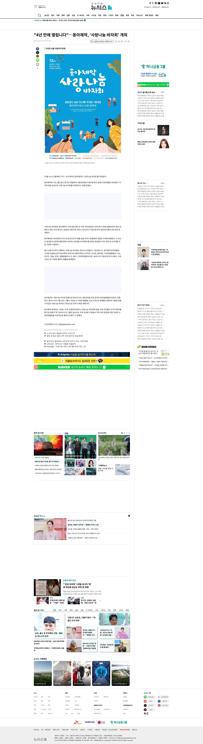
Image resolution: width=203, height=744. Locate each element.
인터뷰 (67, 705)
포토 (132, 15)
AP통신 (125, 697)
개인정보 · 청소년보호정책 (109, 730)
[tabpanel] (114, 448)
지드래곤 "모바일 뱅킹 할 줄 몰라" (106, 646)
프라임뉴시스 (156, 7)
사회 (87, 15)
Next (100, 600)
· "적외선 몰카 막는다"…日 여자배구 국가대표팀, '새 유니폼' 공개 (153, 358)
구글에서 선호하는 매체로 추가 (102, 41)
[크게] (128, 41)
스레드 (150, 710)
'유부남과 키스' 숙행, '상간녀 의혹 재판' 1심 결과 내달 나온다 (106, 632)
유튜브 (150, 701)
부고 (72, 713)
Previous (35, 600)
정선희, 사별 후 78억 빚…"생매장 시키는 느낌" (83, 525)
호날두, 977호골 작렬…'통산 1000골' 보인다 (52, 20)
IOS (124, 713)
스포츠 (110, 15)
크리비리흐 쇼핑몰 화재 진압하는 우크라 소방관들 (49, 473)
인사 (66, 713)
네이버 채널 (151, 697)
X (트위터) (150, 705)
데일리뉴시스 (78, 709)
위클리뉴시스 (165, 7)
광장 (127, 15)
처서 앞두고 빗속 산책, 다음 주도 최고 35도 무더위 (114, 458)
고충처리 (82, 730)
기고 (76, 701)
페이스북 (165, 701)
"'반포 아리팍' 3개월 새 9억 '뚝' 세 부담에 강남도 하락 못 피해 (77, 586)
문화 (104, 15)
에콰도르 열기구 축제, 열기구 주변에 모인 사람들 (49, 461)
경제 (63, 15)
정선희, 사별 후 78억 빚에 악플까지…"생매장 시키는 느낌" (89, 632)
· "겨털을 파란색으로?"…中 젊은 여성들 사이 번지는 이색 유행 (153, 365)
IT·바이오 (80, 15)
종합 (54, 610)
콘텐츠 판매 (65, 730)
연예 (116, 15)
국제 (58, 15)
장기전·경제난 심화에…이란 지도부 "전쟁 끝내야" (88, 603)
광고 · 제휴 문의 (46, 730)
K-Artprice (147, 7)
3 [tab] (127, 433)
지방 (99, 15)
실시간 (46, 15)
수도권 (93, 15)
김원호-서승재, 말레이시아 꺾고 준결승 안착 (48, 465)
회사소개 (36, 730)
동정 (79, 713)
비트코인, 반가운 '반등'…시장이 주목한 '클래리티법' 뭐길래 (89, 646)
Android (125, 709)
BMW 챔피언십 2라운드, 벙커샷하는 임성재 (48, 469)
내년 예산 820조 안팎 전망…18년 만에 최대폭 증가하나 (49, 642)
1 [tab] (122, 433)
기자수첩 (141, 123)
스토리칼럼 (77, 697)
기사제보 (89, 730)
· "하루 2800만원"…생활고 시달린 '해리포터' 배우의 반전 (153, 362)
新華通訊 (125, 701)
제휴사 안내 (56, 730)
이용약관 (97, 730)
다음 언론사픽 (164, 697)
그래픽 (96, 701)
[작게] (125, 41)
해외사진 (106, 697)
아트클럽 (67, 701)
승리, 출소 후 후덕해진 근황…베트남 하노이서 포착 (49, 635)
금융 (68, 15)
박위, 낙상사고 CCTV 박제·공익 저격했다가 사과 (84, 533)
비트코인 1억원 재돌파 (42, 457)
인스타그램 (164, 705)
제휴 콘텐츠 (149, 15)
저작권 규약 (74, 730)
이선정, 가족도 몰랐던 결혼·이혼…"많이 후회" (83, 529)
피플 (139, 244)
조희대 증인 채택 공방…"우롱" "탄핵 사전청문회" (57, 603)
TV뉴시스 (139, 15)
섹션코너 (67, 709)
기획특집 (77, 705)
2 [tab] (124, 433)
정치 (52, 15)
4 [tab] (129, 433)
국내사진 (96, 697)
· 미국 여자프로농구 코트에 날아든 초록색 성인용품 (153, 369)
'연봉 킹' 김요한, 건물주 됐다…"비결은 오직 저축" (81, 619)
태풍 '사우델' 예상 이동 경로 (105, 469)
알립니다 (134, 730)
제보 (157, 15)
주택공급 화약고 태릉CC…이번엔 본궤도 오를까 (49, 649)
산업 (73, 15)
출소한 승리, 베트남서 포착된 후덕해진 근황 (82, 520)
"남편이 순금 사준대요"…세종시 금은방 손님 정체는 (84, 538)
